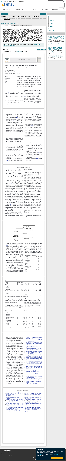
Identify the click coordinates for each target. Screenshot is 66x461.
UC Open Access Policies (18, 9)
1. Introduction (52, 20)
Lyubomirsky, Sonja (7, 19)
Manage (62, 6)
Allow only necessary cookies (43, 458)
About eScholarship (6, 9)
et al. (2, 20)
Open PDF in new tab (41, 49)
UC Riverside (3, 6)
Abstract (4, 28)
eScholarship (3, 11)
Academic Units (35, 9)
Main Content (5, 49)
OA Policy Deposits (45, 9)
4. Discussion (52, 25)
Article (49, 16)
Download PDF (3, 13)
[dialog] (50, 454)
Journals (27, 9)
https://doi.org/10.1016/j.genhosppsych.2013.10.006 (9, 23)
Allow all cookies (57, 458)
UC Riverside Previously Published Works (16, 11)
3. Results (51, 23)
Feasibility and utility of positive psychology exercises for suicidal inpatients (57, 18)
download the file (19, 51)
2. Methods (51, 21)
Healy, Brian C (18, 18)
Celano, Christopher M (35, 18)
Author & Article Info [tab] (26, 25)
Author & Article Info (51, 30)
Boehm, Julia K (23, 18)
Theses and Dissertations (56, 9)
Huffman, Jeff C (6, 18)
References (51, 26)
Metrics (49, 28)
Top (64, 447)
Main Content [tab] (6, 25)
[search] (64, 1)
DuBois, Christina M (12, 18)
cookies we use (56, 454)
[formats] (7, 14)
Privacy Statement (41, 454)
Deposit (62, 4)
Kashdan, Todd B (28, 18)
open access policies (37, 44)
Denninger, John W (43, 18)
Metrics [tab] (15, 25)
